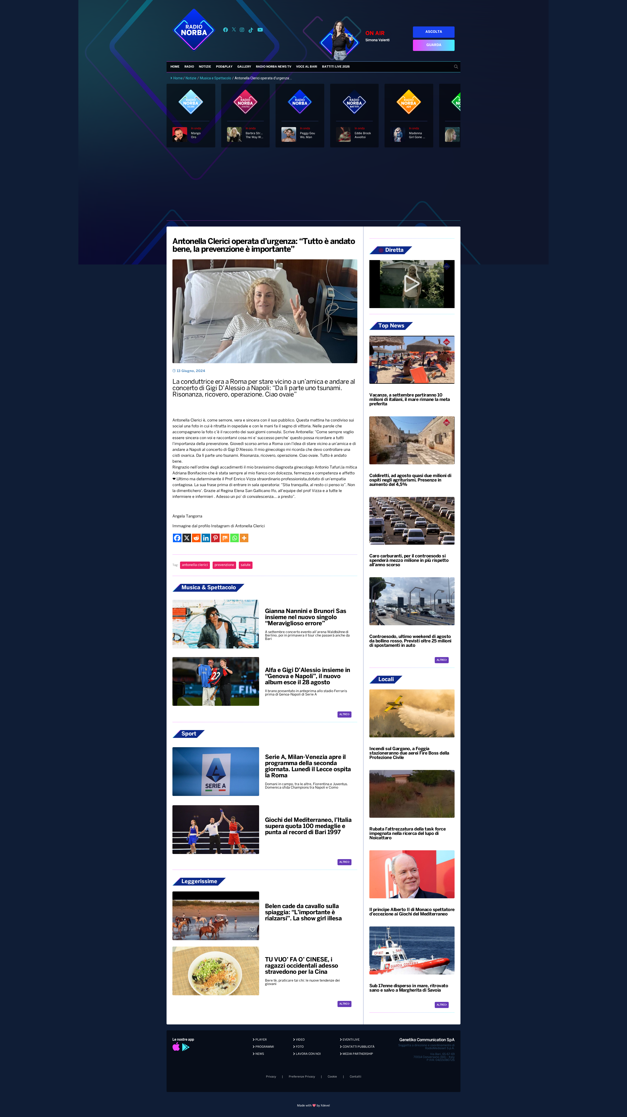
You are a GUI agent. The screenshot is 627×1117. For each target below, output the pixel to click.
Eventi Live (351, 1039)
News (259, 1054)
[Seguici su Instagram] (242, 30)
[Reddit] (196, 538)
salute (246, 565)
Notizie (205, 66)
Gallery (244, 66)
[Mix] (225, 538)
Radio (189, 66)
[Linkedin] (206, 538)
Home (175, 66)
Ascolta (433, 32)
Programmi (264, 1046)
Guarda (433, 45)
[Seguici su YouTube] (260, 30)
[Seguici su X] (234, 30)
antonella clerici (195, 565)
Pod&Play (224, 66)
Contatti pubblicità (358, 1046)
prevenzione (224, 565)
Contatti (355, 1076)
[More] (244, 538)
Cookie (332, 1076)
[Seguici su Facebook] (225, 30)
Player (261, 1039)
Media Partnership (357, 1054)
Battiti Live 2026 (336, 66)
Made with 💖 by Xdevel (313, 1105)
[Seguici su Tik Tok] (250, 30)
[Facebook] (177, 538)
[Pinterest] (215, 538)
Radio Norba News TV (273, 66)
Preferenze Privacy (302, 1076)
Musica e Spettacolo (215, 78)
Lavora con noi (308, 1054)
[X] (186, 538)
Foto (299, 1046)
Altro (343, 714)
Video (300, 1039)
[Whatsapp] (234, 538)
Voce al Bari (306, 66)
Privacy (271, 1076)
